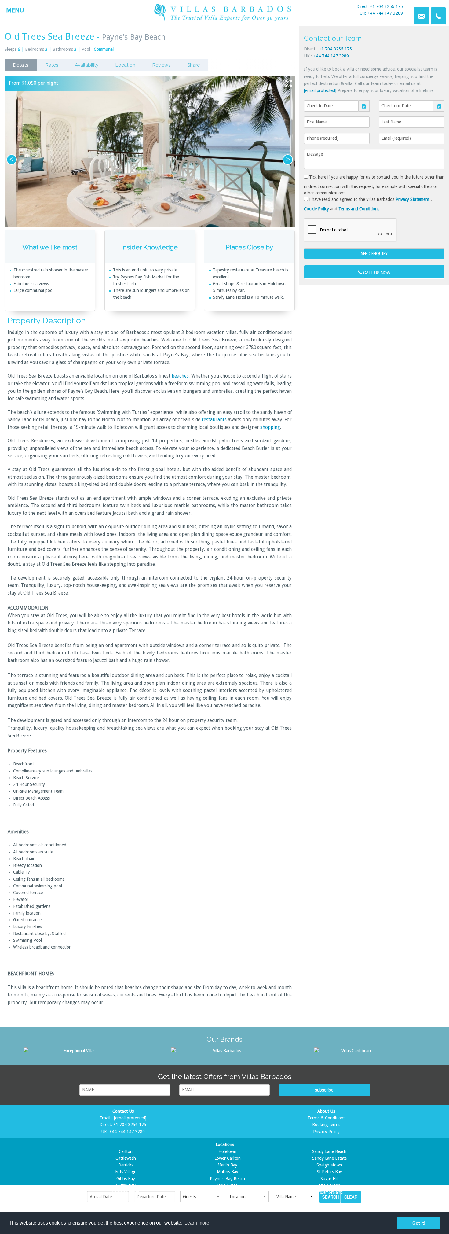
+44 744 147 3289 (331, 55)
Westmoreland (329, 1192)
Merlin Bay (227, 1164)
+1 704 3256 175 (335, 48)
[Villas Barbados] (224, 1050)
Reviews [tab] (161, 65)
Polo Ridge (227, 1185)
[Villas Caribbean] (353, 1050)
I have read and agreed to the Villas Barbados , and (368, 204)
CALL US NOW (376, 272)
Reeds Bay (227, 1198)
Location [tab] (125, 65)
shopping (270, 427)
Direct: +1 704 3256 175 (379, 6)
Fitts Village (125, 1171)
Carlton (126, 1151)
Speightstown (329, 1164)
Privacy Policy (326, 1131)
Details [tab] (20, 65)
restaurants (215, 419)
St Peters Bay (329, 1171)
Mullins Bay (227, 1171)
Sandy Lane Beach (329, 1151)
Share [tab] (193, 65)
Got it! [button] (418, 1223)
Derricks (125, 1164)
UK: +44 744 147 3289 (381, 13)
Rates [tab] (51, 65)
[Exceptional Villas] (77, 1050)
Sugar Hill (329, 1178)
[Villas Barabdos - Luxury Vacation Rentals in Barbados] (224, 12)
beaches (180, 376)
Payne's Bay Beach (227, 1178)
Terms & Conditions (326, 1117)
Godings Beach (126, 1192)
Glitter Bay (126, 1185)
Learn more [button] (196, 1222)
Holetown (227, 1151)
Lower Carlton (227, 1158)
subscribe (324, 1090)
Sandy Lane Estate (329, 1158)
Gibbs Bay (125, 1178)
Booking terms (326, 1124)
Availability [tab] (87, 65)
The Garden (329, 1185)
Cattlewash (125, 1158)
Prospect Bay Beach (227, 1192)
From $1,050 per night (33, 83)
